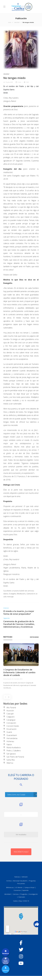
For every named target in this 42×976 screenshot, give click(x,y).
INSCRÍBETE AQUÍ (21, 852)
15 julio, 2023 (9, 82)
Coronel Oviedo (12, 726)
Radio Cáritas (5, 962)
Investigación (33, 894)
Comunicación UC (8, 679)
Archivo (8, 881)
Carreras (16, 894)
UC (4, 82)
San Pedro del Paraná (15, 757)
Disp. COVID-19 (24, 901)
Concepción (11, 723)
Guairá (9, 732)
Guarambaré (11, 735)
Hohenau (10, 741)
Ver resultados (21, 834)
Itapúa (9, 744)
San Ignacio (11, 753)
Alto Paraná (11, 707)
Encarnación (11, 729)
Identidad (16, 22)
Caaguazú (10, 716)
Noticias (17, 877)
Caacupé (10, 713)
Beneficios (5, 953)
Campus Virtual (29, 887)
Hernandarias (11, 738)
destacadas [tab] (34, 637)
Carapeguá (10, 720)
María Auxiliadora (13, 747)
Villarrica (9, 763)
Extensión (21, 897)
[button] (37, 924)
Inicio (9, 22)
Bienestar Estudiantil (20, 881)
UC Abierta (18, 887)
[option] (21, 666)
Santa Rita (10, 760)
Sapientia (25, 890)
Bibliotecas (9, 887)
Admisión (25, 877)
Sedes (15, 901)
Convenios (17, 890)
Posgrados (23, 894)
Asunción (10, 710)
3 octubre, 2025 (18, 679)
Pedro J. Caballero (13, 750)
